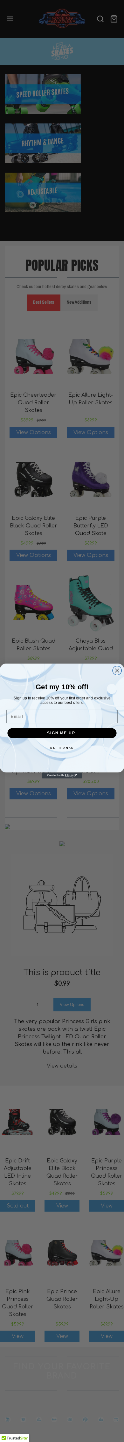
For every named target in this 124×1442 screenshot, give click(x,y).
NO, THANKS (62, 748)
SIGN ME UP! (62, 733)
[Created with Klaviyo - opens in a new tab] (62, 775)
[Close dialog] (117, 670)
